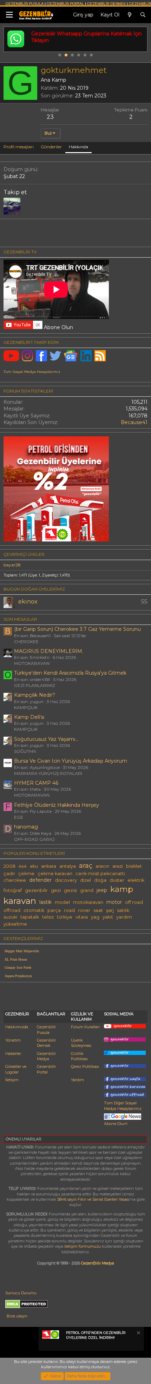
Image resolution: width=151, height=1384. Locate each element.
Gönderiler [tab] (51, 146)
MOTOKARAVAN (32, 663)
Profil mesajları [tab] (19, 146)
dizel (85, 880)
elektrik (135, 880)
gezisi (70, 890)
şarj (110, 910)
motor (114, 902)
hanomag (26, 827)
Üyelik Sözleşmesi (81, 1043)
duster (117, 880)
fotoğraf (13, 890)
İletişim (12, 1079)
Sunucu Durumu (21, 1292)
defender (40, 880)
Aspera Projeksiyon (18, 976)
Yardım (77, 1079)
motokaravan (88, 902)
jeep (102, 890)
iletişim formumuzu (82, 1246)
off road (134, 902)
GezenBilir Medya (97, 1263)
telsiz (48, 917)
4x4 (23, 866)
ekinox (28, 601)
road (69, 910)
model (62, 902)
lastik (45, 902)
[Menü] (9, 15)
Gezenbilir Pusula (46, 1029)
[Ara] (143, 15)
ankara (48, 866)
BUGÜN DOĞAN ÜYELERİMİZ (34, 589)
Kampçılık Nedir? (34, 695)
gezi (56, 890)
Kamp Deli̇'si (29, 717)
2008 (9, 866)
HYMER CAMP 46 (36, 783)
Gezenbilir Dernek (46, 1043)
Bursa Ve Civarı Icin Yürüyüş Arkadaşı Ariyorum (70, 761)
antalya (67, 866)
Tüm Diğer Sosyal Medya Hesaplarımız (123, 1105)
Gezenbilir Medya (46, 1056)
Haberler (13, 1053)
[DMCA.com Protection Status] (26, 1306)
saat (98, 910)
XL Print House (16, 959)
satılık (123, 910)
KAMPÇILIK (26, 707)
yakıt (108, 917)
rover (84, 910)
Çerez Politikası (85, 1066)
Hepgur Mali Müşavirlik (22, 951)
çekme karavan (55, 873)
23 (50, 117)
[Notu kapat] (138, 1333)
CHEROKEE (26, 641)
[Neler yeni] (129, 15)
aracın (102, 866)
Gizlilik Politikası (79, 1056)
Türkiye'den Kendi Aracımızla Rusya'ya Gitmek (70, 673)
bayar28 (12, 564)
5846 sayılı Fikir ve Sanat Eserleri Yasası (93, 1199)
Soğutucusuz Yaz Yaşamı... (46, 739)
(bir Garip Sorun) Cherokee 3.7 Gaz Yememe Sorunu (77, 629)
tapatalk (29, 917)
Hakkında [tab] (78, 146)
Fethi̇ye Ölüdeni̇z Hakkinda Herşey (56, 805)
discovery (66, 880)
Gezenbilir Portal (46, 1069)
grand (86, 890)
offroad (12, 910)
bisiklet (134, 866)
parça (54, 910)
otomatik (34, 910)
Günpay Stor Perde (18, 967)
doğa (100, 880)
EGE (18, 817)
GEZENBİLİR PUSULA (25, 3)
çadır (9, 873)
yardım (124, 917)
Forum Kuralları (85, 1026)
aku (34, 866)
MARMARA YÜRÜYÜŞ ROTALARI (48, 773)
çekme (26, 873)
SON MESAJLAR (20, 619)
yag (95, 917)
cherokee (15, 880)
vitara (82, 917)
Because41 (134, 422)
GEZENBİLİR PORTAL (65, 3)
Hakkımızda (16, 1026)
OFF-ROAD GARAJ (34, 839)
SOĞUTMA (25, 751)
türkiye (64, 917)
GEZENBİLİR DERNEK (106, 3)
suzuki (10, 917)
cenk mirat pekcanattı (100, 873)
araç (85, 865)
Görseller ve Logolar (15, 1069)
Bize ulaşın (17, 1316)
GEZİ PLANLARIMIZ (34, 685)
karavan (20, 900)
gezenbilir (36, 890)
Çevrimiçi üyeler (24, 554)
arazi (117, 866)
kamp (121, 889)
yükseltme (15, 924)
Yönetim (13, 1040)
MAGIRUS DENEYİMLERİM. (48, 651)
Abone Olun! (115, 1123)
